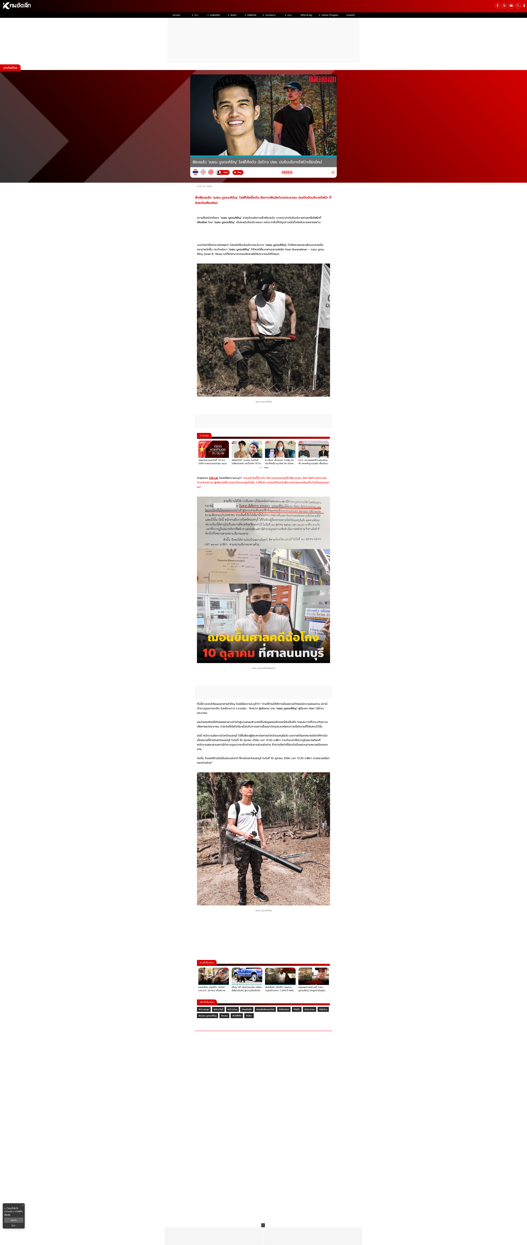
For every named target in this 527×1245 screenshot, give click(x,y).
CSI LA (213, 478)
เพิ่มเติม (7, 1214)
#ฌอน (224, 1015)
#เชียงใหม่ (284, 1009)
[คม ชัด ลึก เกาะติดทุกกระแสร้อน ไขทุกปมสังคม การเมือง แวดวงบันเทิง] (263, 6)
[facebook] (497, 5)
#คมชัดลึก (247, 1009)
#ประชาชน (309, 1009)
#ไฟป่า (296, 1009)
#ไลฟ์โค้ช (236, 1015)
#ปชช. (249, 1015)
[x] (504, 5)
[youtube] (511, 5)
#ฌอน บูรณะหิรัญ (207, 1015)
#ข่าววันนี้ (218, 1009)
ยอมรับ (14, 1220)
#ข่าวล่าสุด (203, 1009)
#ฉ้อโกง (323, 1009)
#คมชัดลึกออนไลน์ (265, 1009)
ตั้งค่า (14, 1226)
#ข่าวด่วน (232, 1009)
